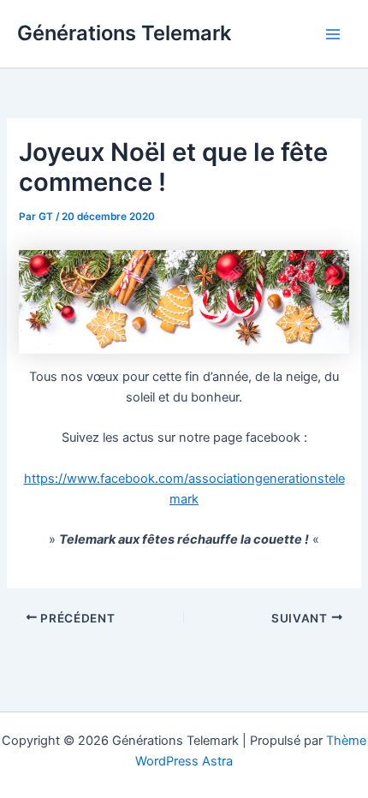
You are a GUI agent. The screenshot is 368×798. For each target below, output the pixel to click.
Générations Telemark (124, 33)
